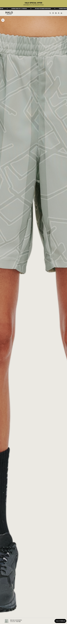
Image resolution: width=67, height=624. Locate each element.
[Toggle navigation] (61, 13)
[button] (58, 13)
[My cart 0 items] (56, 13)
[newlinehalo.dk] (9, 13)
